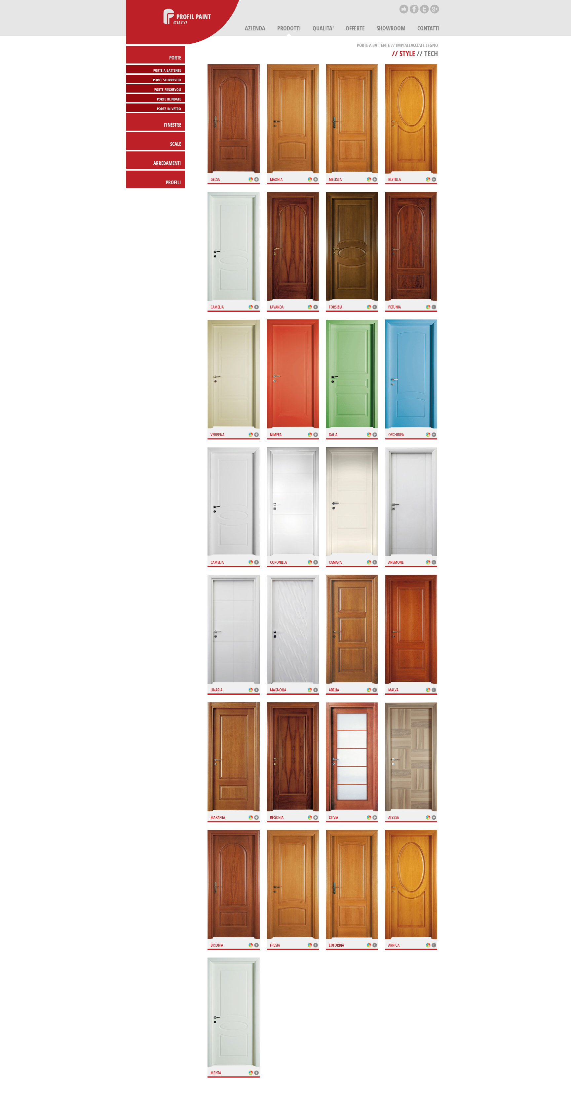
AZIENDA (255, 28)
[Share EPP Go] (435, 13)
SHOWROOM (391, 28)
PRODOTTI (289, 28)
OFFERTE (355, 28)
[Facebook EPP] (414, 13)
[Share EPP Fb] (404, 13)
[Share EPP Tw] (424, 13)
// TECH (426, 53)
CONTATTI (428, 28)
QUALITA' (323, 28)
